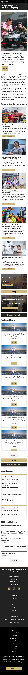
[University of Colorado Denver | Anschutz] (4, 2)
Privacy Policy (14, 638)
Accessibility (14, 643)
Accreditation (14, 646)
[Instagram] (14, 590)
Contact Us (14, 630)
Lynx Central (14, 601)
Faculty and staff (14, 616)
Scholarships (14, 598)
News (14, 607)
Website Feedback (14, 633)
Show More (14, 455)
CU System (14, 635)
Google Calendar (14, 487)
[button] (9, 72)
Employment (14, 648)
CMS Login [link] (14, 668)
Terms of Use (14, 641)
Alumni (14, 604)
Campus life (14, 595)
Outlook (4, 487)
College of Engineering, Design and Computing (10, 7)
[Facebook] (9, 590)
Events (14, 610)
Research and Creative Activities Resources (14, 619)
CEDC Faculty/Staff (14, 622)
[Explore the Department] (14, 122)
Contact (14, 613)
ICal (8, 487)
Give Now (14, 651)
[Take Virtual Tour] (14, 281)
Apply (5, 68)
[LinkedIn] (19, 590)
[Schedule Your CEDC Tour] (14, 303)
